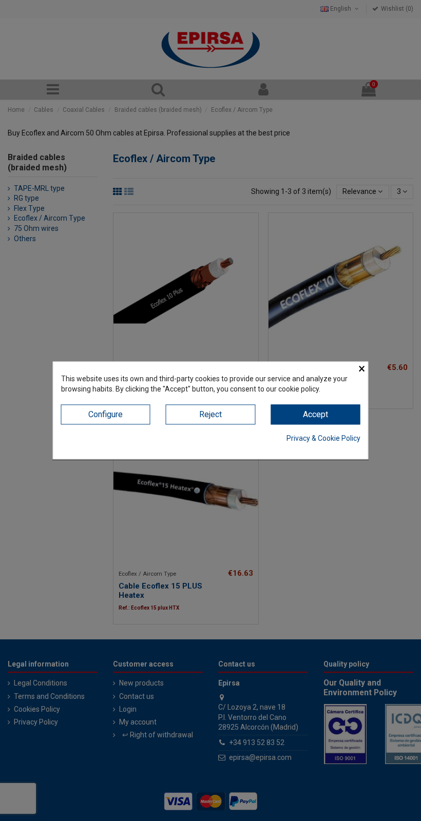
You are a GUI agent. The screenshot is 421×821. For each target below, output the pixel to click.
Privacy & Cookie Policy (323, 438)
